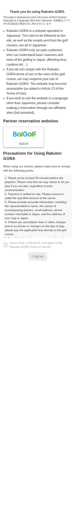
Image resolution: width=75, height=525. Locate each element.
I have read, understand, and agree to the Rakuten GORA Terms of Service (36, 244)
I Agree (38, 256)
